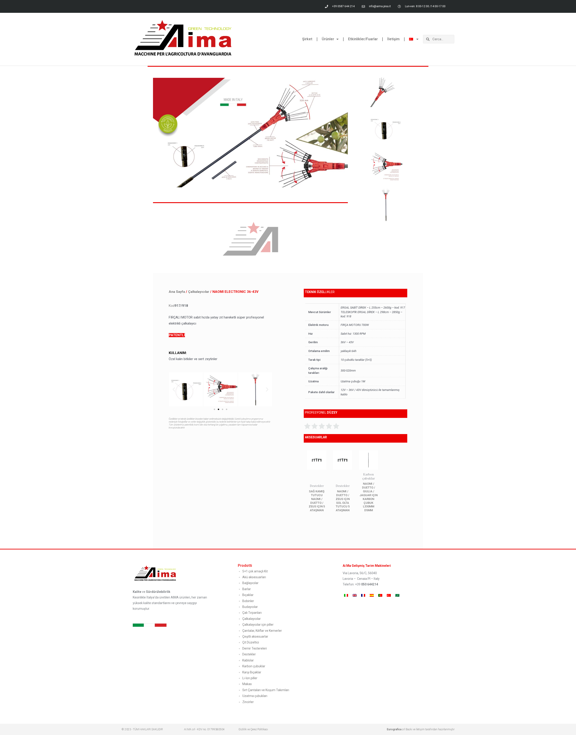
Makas (247, 684)
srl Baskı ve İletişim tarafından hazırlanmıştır (420, 729)
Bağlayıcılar (250, 583)
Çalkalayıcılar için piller (258, 624)
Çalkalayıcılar (198, 292)
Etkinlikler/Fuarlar (363, 39)
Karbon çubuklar (253, 666)
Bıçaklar (248, 595)
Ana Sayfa (177, 292)
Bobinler (248, 601)
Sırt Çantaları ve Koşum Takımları (265, 690)
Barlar (246, 589)
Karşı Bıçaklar (251, 672)
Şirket (307, 39)
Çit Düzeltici (250, 642)
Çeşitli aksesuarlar (255, 636)
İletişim (393, 39)
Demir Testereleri (254, 648)
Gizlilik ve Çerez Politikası (253, 729)
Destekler (249, 654)
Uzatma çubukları (254, 696)
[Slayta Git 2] (218, 409)
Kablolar (248, 660)
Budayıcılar (250, 607)
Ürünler (328, 39)
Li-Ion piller (249, 678)
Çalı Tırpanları (252, 612)
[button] (174, 389)
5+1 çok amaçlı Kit (255, 571)
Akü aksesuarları (254, 577)
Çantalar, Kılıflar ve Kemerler (262, 630)
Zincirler (248, 702)
